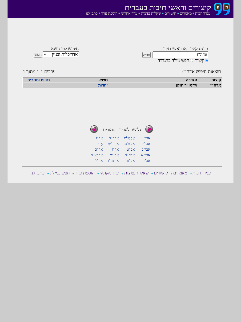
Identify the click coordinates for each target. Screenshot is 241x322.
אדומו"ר (113, 161)
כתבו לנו (92, 13)
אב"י (147, 161)
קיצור (199, 60)
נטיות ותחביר (39, 80)
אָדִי (100, 144)
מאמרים (186, 13)
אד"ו (115, 149)
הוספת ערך (109, 13)
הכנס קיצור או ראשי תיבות (184, 48)
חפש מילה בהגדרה (173, 60)
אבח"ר (130, 155)
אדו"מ (114, 155)
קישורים (170, 13)
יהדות (103, 85)
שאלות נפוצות (151, 13)
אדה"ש (113, 144)
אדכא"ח (97, 155)
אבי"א (145, 155)
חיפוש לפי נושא (65, 48)
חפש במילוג (60, 172)
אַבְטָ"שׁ (129, 138)
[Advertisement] (122, 33)
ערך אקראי (129, 13)
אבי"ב (146, 149)
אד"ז (99, 138)
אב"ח (131, 161)
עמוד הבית (202, 13)
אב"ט (131, 149)
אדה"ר (114, 138)
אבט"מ (130, 144)
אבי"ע (145, 138)
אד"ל (99, 161)
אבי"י (146, 144)
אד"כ (99, 149)
